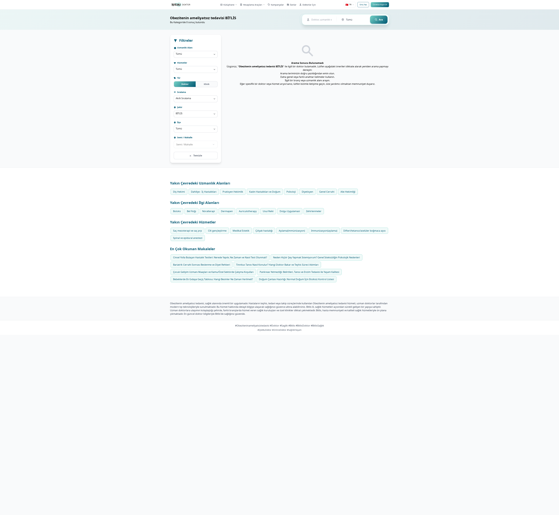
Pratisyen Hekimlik (233, 191)
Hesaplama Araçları (252, 4)
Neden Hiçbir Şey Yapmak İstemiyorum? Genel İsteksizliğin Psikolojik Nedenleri (316, 257)
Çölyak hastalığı (264, 230)
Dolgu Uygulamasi (290, 211)
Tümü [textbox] (179, 53)
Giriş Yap (363, 4)
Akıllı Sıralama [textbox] (183, 98)
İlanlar (293, 4)
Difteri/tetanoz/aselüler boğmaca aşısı (364, 230)
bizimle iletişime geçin (313, 83)
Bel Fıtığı (191, 211)
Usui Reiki (268, 211)
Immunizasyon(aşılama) (324, 230)
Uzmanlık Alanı (184, 47)
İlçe (179, 122)
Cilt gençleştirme (217, 230)
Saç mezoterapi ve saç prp (187, 230)
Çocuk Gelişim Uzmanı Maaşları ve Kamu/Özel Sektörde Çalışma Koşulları (213, 272)
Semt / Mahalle (184, 137)
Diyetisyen (307, 191)
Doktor (185, 84)
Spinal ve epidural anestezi (187, 238)
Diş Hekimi (179, 191)
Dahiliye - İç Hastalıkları (203, 191)
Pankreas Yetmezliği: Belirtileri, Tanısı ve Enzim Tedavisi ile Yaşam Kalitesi (299, 272)
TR (348, 4)
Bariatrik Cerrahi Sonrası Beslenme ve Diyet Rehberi (201, 264)
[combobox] (196, 54)
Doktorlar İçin (309, 4)
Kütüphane (228, 4)
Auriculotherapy (248, 211)
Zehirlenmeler (313, 211)
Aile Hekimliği (347, 191)
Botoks (177, 211)
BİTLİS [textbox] (179, 113)
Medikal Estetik (241, 230)
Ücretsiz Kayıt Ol (380, 4)
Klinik (206, 84)
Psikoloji (291, 191)
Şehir (179, 107)
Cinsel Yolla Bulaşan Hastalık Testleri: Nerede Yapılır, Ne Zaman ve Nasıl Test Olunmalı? (220, 257)
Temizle (197, 155)
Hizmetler (182, 62)
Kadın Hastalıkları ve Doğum (264, 191)
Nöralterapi (208, 211)
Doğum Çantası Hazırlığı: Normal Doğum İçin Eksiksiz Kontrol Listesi (296, 279)
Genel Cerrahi (326, 191)
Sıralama (181, 92)
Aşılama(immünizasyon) (292, 230)
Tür (178, 77)
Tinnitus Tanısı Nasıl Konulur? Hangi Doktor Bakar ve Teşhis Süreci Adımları (277, 264)
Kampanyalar (277, 4)
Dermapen (227, 211)
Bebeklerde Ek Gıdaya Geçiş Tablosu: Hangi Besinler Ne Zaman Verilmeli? (213, 279)
